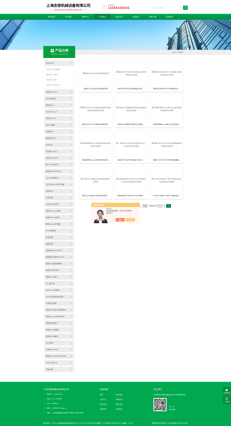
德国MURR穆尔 (52, 336)
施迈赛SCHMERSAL (54, 171)
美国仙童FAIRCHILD (54, 250)
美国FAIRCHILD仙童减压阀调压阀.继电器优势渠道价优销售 (104, 124)
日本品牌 (49, 198)
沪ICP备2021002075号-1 (112, 423)
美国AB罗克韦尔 (52, 270)
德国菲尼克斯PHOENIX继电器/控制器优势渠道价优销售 (174, 89)
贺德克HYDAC (52, 92)
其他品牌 (49, 369)
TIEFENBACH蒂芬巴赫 (55, 184)
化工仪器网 (171, 423)
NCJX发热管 (51, 99)
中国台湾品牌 (51, 303)
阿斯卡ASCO (51, 118)
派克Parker (50, 63)
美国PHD (49, 191)
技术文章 (103, 404)
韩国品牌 (49, 244)
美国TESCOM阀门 (53, 217)
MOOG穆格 (50, 125)
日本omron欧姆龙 (53, 290)
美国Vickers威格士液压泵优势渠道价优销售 (98, 196)
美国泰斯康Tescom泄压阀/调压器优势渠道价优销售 (101, 160)
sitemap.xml (182, 423)
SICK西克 (49, 343)
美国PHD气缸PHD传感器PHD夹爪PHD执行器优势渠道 (138, 160)
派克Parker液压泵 (53, 85)
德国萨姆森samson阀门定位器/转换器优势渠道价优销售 (173, 124)
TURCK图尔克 (51, 363)
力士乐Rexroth (51, 112)
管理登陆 (155, 423)
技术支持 (119, 17)
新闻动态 (119, 399)
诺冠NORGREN (52, 158)
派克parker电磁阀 (53, 69)
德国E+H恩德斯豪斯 (54, 264)
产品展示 (102, 17)
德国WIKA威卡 (52, 277)
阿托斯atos (50, 105)
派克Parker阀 (51, 80)
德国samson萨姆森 (53, 224)
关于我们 (68, 17)
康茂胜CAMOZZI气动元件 (56, 356)
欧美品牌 (49, 237)
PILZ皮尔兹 (50, 283)
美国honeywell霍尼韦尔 (55, 316)
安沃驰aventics (51, 151)
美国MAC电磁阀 (52, 330)
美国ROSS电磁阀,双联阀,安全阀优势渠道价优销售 (136, 124)
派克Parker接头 (52, 75)
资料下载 (152, 17)
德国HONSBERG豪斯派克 (56, 310)
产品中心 (103, 399)
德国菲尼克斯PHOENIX (55, 257)
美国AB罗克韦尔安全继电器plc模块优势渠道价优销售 (137, 89)
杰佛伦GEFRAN (52, 349)
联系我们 (169, 17)
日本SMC (49, 145)
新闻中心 (85, 17)
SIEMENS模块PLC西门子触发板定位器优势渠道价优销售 (174, 196)
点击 (71, 63)
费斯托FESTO (51, 138)
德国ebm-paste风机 (53, 211)
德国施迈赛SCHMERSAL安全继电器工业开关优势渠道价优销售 (141, 196)
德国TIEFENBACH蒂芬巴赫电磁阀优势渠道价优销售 (172, 160)
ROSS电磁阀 (51, 231)
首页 (174, 52)
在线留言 (136, 17)
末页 (145, 206)
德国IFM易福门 (52, 323)
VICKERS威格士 (52, 178)
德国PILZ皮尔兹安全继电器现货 (96, 89)
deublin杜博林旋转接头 (55, 297)
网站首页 (51, 17)
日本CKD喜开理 (52, 204)
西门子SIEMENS (52, 165)
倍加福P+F (50, 132)
